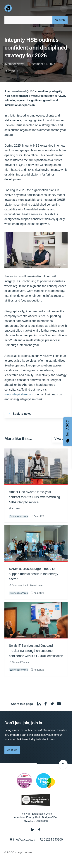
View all (59, 438)
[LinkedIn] (33, 829)
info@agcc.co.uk (23, 839)
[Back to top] (63, 764)
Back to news (21, 413)
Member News (14, 63)
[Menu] (64, 8)
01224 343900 (53, 839)
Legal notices (24, 852)
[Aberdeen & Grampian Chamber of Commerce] (8, 8)
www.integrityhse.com (18, 394)
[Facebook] (39, 829)
